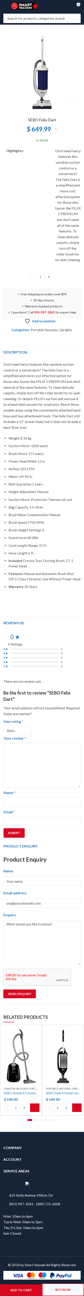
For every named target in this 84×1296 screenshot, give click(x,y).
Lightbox (72, 103)
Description (15, 352)
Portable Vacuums (44, 330)
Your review (15, 738)
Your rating (13, 721)
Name (10, 792)
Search (75, 18)
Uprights (65, 330)
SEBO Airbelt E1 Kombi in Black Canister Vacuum (38, 1093)
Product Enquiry (20, 846)
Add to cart (21, 1290)
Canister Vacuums (16, 1088)
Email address (15, 893)
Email (9, 812)
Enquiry (9, 915)
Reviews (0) (13, 623)
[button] (30, 1120)
